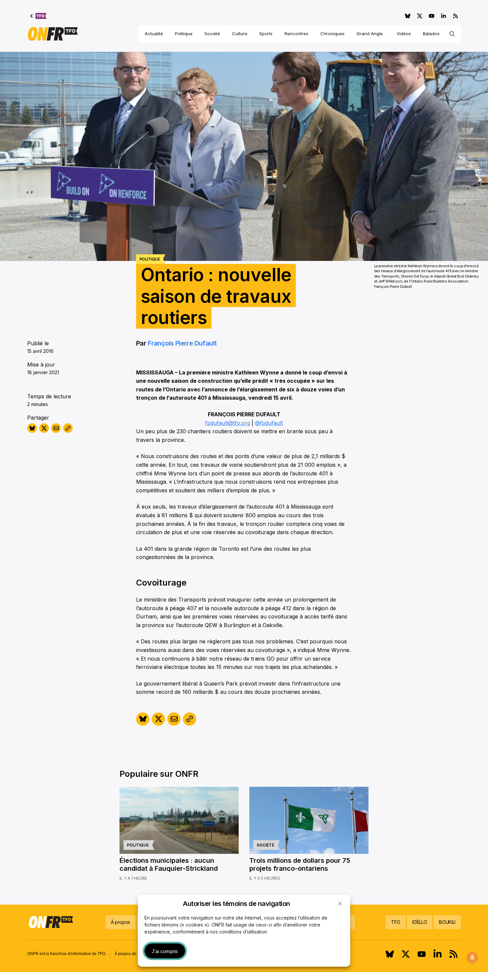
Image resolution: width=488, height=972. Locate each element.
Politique (184, 33)
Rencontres (296, 33)
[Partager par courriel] (56, 428)
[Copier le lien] (68, 428)
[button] (340, 903)
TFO (395, 922)
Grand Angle (370, 33)
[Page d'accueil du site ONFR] (52, 34)
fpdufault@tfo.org (227, 423)
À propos (120, 922)
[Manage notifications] (472, 957)
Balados (431, 33)
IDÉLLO (419, 922)
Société (212, 33)
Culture (239, 33)
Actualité (154, 33)
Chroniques (332, 33)
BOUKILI (447, 922)
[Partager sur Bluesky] (32, 428)
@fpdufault (269, 423)
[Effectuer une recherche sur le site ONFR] (452, 34)
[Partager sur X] (44, 428)
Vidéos (404, 33)
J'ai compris (165, 951)
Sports (266, 33)
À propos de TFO (130, 953)
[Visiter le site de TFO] (38, 16)
